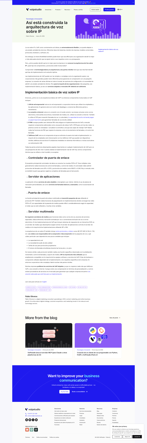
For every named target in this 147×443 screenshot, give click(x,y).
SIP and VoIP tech (82, 287)
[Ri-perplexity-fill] (36, 430)
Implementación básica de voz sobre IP (108, 50)
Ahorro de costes (31, 287)
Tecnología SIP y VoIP (31, 290)
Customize (117, 436)
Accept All (137, 436)
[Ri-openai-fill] (31, 430)
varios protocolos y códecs (64, 231)
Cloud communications (44, 287)
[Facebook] (29, 419)
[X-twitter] (33, 419)
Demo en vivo (91, 3)
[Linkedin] (26, 419)
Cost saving (72, 287)
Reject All (127, 436)
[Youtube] (36, 419)
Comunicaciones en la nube (60, 287)
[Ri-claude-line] (27, 430)
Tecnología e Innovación (34, 19)
